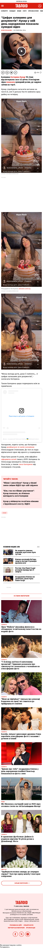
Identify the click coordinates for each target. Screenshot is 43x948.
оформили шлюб (8, 459)
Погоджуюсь (5, 947)
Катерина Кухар (18, 77)
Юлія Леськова (6, 30)
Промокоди (30, 928)
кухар (4, 513)
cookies (19, 945)
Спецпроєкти (28, 925)
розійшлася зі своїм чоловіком (20, 447)
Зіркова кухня (33, 11)
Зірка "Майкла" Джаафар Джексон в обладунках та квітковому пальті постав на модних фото (21, 629)
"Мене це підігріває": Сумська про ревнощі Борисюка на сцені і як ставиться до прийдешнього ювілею (20, 701)
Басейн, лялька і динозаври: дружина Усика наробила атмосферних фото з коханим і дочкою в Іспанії (21, 736)
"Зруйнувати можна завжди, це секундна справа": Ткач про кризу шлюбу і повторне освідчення (20, 874)
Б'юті (24, 11)
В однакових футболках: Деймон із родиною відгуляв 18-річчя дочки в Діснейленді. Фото (17, 839)
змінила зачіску (24, 289)
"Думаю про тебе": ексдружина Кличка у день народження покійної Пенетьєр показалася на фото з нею (19, 771)
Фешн (19, 11)
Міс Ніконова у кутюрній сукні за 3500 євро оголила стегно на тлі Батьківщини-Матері (21, 805)
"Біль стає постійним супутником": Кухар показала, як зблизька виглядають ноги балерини (18, 493)
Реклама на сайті (16, 925)
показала (10, 82)
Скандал (12, 11)
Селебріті (4, 11)
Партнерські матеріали (16, 928)
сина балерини (26, 464)
